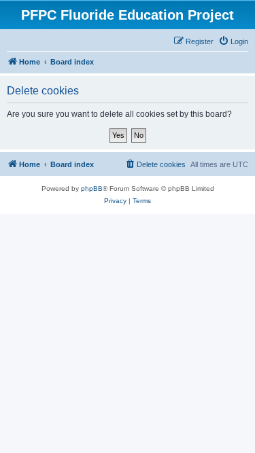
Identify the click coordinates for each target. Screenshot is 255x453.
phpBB (92, 188)
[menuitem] (233, 41)
